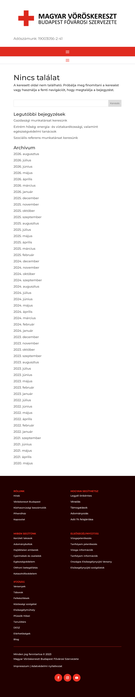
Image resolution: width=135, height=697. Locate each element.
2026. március (25, 185)
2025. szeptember (27, 217)
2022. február (24, 425)
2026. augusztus (26, 154)
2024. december (26, 261)
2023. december (26, 337)
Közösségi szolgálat (25, 604)
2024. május (23, 305)
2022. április (23, 419)
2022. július (22, 400)
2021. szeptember (27, 438)
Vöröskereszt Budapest (27, 501)
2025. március (24, 249)
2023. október (24, 350)
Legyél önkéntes (81, 495)
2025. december (26, 198)
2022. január (23, 432)
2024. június (23, 299)
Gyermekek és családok (27, 555)
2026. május (23, 173)
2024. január (23, 331)
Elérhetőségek (22, 633)
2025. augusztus (26, 223)
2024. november (26, 268)
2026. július (22, 160)
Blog (16, 639)
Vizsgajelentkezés (81, 538)
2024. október (24, 274)
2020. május (23, 463)
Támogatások (79, 507)
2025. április (23, 242)
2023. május (23, 381)
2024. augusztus (26, 286)
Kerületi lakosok (23, 538)
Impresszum (21, 666)
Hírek (17, 495)
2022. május (23, 413)
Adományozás (79, 513)
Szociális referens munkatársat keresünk (46, 138)
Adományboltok (23, 544)
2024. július (22, 293)
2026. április (23, 179)
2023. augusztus (26, 362)
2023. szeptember (27, 356)
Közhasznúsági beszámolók (30, 507)
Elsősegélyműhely (24, 609)
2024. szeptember (28, 280)
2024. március (25, 318)
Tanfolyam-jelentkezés (83, 544)
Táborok (18, 592)
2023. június (23, 375)
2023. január (23, 394)
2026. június (23, 167)
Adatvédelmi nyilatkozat (46, 666)
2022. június (23, 406)
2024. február (24, 324)
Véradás (75, 501)
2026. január (23, 192)
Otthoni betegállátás (26, 567)
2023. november (26, 343)
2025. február (24, 255)
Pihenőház (20, 513)
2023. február (24, 387)
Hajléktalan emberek (26, 549)
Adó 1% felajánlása (81, 519)
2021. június (23, 444)
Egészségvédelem (24, 561)
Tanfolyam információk (84, 555)
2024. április (23, 312)
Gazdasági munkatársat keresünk (40, 120)
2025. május (23, 236)
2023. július (22, 369)
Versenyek (19, 586)
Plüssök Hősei (22, 615)
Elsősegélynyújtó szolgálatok (87, 567)
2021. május (23, 451)
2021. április (22, 457)
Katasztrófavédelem (25, 573)
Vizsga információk (81, 549)
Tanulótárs (20, 621)
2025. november (26, 204)
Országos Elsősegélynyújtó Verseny (91, 561)
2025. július (22, 230)
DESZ (17, 627)
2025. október (24, 211)
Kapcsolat (19, 519)
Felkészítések (21, 598)
